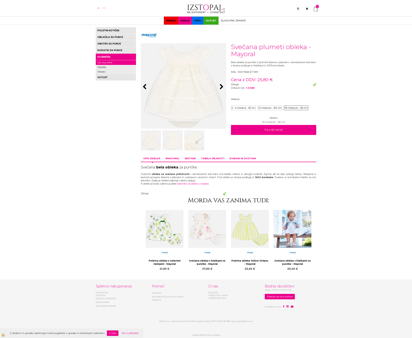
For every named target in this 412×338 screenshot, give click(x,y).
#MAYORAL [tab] (172, 158)
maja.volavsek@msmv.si (241, 321)
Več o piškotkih (130, 333)
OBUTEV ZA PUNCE (109, 43)
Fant (197, 20)
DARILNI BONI (102, 302)
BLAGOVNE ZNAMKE (106, 306)
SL (98, 8)
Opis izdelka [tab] (151, 158)
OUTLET (211, 20)
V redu (112, 333)
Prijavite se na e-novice (280, 296)
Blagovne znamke (233, 20)
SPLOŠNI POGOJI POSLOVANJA (167, 296)
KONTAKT (157, 293)
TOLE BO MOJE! (273, 130)
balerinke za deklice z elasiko (193, 183)
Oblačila (101, 67)
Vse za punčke (104, 62)
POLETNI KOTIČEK (108, 30)
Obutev (101, 71)
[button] (222, 86)
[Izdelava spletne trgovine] (217, 335)
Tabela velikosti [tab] (212, 158)
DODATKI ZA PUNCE (109, 50)
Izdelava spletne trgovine (202, 335)
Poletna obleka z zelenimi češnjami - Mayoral (165, 262)
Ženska (171, 20)
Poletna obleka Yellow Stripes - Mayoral (249, 262)
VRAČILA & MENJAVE (106, 298)
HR (104, 8)
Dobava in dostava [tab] (242, 158)
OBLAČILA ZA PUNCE (110, 37)
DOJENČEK (103, 56)
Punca (185, 20)
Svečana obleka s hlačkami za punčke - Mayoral (207, 262)
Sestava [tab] (190, 158)
